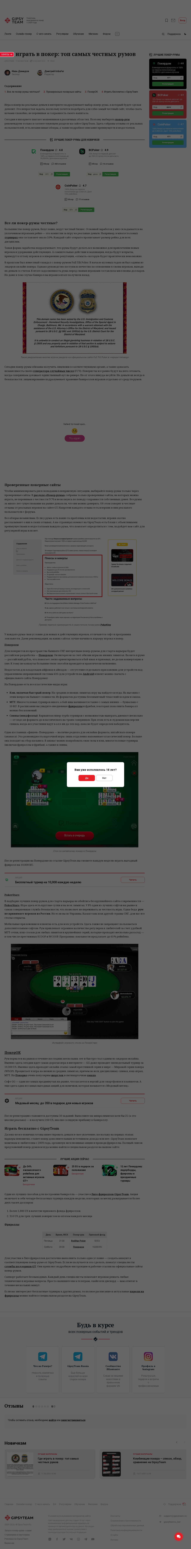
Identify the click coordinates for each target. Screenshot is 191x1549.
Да (86, 778)
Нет (104, 778)
